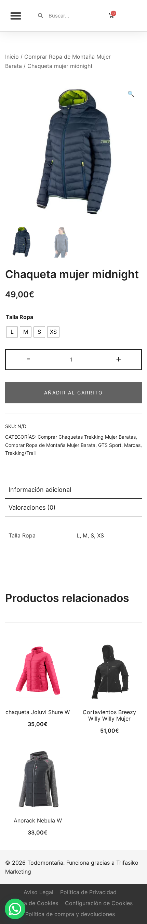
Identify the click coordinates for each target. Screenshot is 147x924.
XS (100, 535)
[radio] (11, 332)
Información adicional (40, 489)
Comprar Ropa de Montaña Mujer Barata (50, 445)
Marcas (132, 445)
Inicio (12, 56)
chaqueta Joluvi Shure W (37, 712)
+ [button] (119, 358)
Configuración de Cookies (99, 903)
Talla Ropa (19, 316)
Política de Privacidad (88, 892)
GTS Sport (109, 445)
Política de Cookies (33, 903)
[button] (15, 15)
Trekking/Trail (20, 453)
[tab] (73, 490)
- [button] (28, 358)
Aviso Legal (38, 892)
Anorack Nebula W (38, 820)
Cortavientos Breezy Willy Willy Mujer (109, 715)
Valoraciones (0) (32, 507)
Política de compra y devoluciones (70, 914)
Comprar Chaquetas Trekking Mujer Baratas (87, 437)
